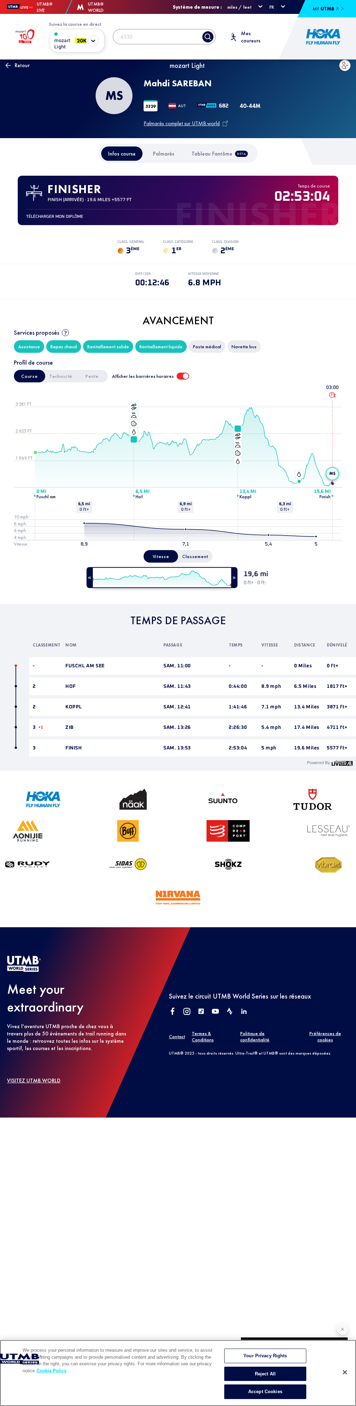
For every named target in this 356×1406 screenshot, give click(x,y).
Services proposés (36, 332)
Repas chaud (63, 346)
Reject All (265, 1373)
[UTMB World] (24, 970)
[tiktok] (201, 1012)
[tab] (122, 153)
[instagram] (187, 1012)
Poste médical (207, 346)
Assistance (29, 346)
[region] (178, 1373)
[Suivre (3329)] (344, 65)
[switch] (183, 376)
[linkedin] (244, 1012)
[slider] (162, 577)
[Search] (207, 36)
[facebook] (172, 1012)
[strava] (229, 1012)
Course (29, 376)
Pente (92, 376)
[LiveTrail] (342, 763)
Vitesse (161, 556)
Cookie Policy (51, 1370)
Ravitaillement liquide (161, 346)
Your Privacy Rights (265, 1355)
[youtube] (215, 1012)
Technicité (60, 376)
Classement (195, 556)
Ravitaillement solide (108, 346)
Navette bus (244, 346)
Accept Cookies (265, 1391)
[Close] (345, 1372)
